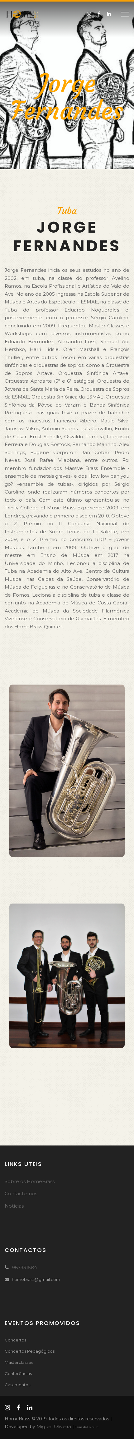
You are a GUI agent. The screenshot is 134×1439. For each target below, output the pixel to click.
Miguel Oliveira (53, 1426)
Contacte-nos (21, 1193)
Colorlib (92, 1427)
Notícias (14, 1206)
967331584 (24, 1267)
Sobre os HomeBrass (30, 1181)
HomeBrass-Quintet (38, 627)
